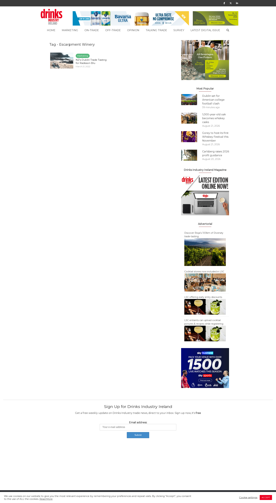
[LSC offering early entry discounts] (205, 306)
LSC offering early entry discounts (203, 297)
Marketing (70, 30)
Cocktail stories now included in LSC (204, 271)
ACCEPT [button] (266, 497)
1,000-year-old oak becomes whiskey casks (214, 118)
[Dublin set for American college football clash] (191, 99)
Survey (178, 30)
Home (51, 30)
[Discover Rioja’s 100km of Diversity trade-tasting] (205, 251)
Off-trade (113, 30)
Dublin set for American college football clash (213, 99)
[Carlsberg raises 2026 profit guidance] (191, 155)
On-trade (91, 30)
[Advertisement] (96, 467)
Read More (46, 499)
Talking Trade (156, 30)
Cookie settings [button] (248, 497)
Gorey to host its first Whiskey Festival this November (215, 136)
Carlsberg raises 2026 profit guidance (215, 153)
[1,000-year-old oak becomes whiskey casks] (191, 118)
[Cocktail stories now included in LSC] (205, 282)
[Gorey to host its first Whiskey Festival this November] (191, 136)
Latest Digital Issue (205, 30)
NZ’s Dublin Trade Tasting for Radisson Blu (91, 61)
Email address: (138, 422)
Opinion (133, 30)
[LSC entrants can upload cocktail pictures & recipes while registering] (205, 333)
